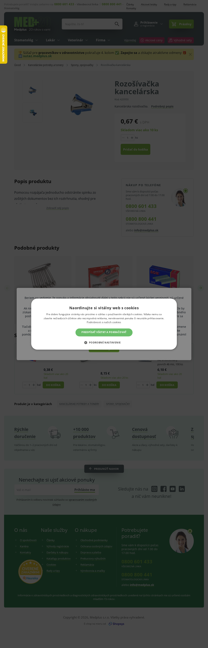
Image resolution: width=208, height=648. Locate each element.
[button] (104, 342)
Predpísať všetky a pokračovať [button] (104, 332)
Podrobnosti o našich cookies (104, 322)
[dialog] (104, 324)
